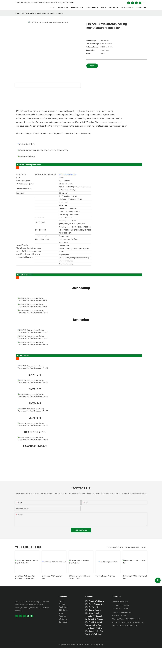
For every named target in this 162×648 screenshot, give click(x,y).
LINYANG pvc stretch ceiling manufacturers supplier (44, 13)
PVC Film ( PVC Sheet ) (132, 547)
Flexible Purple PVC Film (105, 576)
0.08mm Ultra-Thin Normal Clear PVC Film (79, 577)
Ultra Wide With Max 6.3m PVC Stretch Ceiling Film (25, 577)
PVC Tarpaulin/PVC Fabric (115, 547)
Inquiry (92, 66)
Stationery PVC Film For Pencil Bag (135, 577)
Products (143, 547)
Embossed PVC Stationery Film (52, 577)
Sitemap (100, 644)
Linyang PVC (19, 13)
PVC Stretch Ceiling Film (67, 174)
